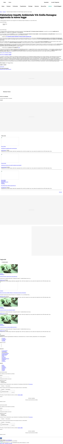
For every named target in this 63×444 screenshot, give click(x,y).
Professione (15, 6)
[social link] (1, 92)
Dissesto (50, 8)
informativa (31, 384)
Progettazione (23, 6)
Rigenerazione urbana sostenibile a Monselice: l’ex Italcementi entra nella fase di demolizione (13, 292)
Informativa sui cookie (8, 443)
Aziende (50, 6)
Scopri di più (2, 66)
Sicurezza (37, 6)
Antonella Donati (3, 187)
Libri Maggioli (4, 351)
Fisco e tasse (4, 357)
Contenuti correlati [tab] (5, 262)
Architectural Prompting (36, 8)
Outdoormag (4, 359)
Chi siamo (3, 338)
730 (22, 8)
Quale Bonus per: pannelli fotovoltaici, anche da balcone (9, 148)
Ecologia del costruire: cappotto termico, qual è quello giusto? (8, 276)
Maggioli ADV (4, 355)
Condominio (27, 8)
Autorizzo (2, 389)
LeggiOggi (3, 356)
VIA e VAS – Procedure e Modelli (5, 54)
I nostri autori (4, 339)
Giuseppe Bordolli (4, 167)
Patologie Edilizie (3, 382)
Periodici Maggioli (5, 354)
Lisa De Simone (3, 150)
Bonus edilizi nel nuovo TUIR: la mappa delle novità (8, 185)
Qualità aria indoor (58, 8)
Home (1, 11)
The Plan (3, 360)
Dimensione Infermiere (5, 358)
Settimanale (3, 381)
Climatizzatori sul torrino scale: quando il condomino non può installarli (11, 165)
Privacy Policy (2, 443)
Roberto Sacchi (2, 280)
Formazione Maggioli (5, 353)
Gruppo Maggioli (4, 350)
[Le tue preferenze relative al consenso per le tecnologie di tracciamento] (5, 442)
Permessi (8, 6)
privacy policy (20, 394)
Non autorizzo (8, 389)
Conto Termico (10, 8)
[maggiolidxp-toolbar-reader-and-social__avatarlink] (1, 24)
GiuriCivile (3, 361)
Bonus (3, 6)
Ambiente (4, 11)
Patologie (30, 6)
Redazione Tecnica (3, 296)
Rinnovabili (45, 8)
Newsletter (3, 340)
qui (19, 47)
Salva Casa (17, 8)
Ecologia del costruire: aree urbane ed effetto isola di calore (8, 327)
